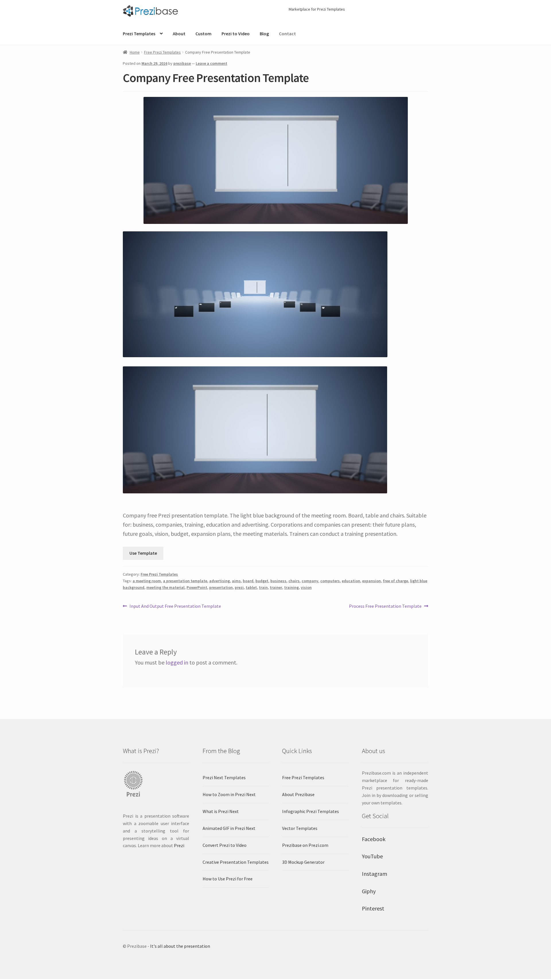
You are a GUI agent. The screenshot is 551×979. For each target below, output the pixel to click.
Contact (287, 33)
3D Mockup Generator (303, 862)
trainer (276, 587)
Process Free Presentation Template (385, 606)
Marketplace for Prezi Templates (317, 9)
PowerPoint (197, 587)
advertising (219, 580)
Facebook (373, 839)
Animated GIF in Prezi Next (229, 828)
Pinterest (373, 908)
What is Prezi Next (221, 811)
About (179, 33)
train (263, 587)
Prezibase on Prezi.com (305, 845)
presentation (221, 587)
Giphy (369, 891)
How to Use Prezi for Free (228, 879)
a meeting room (147, 580)
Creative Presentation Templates (236, 862)
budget (261, 580)
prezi (239, 587)
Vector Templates (299, 828)
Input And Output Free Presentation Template (175, 606)
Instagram (374, 873)
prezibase (182, 63)
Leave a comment (211, 63)
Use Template (143, 553)
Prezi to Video (236, 33)
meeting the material (165, 587)
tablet (251, 587)
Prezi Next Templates (224, 777)
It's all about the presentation (180, 946)
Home (135, 52)
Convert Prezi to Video (225, 845)
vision (306, 587)
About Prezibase (298, 794)
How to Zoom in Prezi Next (229, 794)
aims (236, 580)
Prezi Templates (139, 33)
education (351, 580)
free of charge (395, 580)
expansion (371, 580)
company (310, 580)
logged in (177, 662)
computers (330, 580)
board (248, 580)
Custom (203, 33)
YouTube (372, 856)
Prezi (179, 845)
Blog (264, 33)
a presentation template (185, 580)
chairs (294, 580)
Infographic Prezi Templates (310, 811)
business (278, 580)
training (291, 587)
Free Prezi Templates (162, 52)
